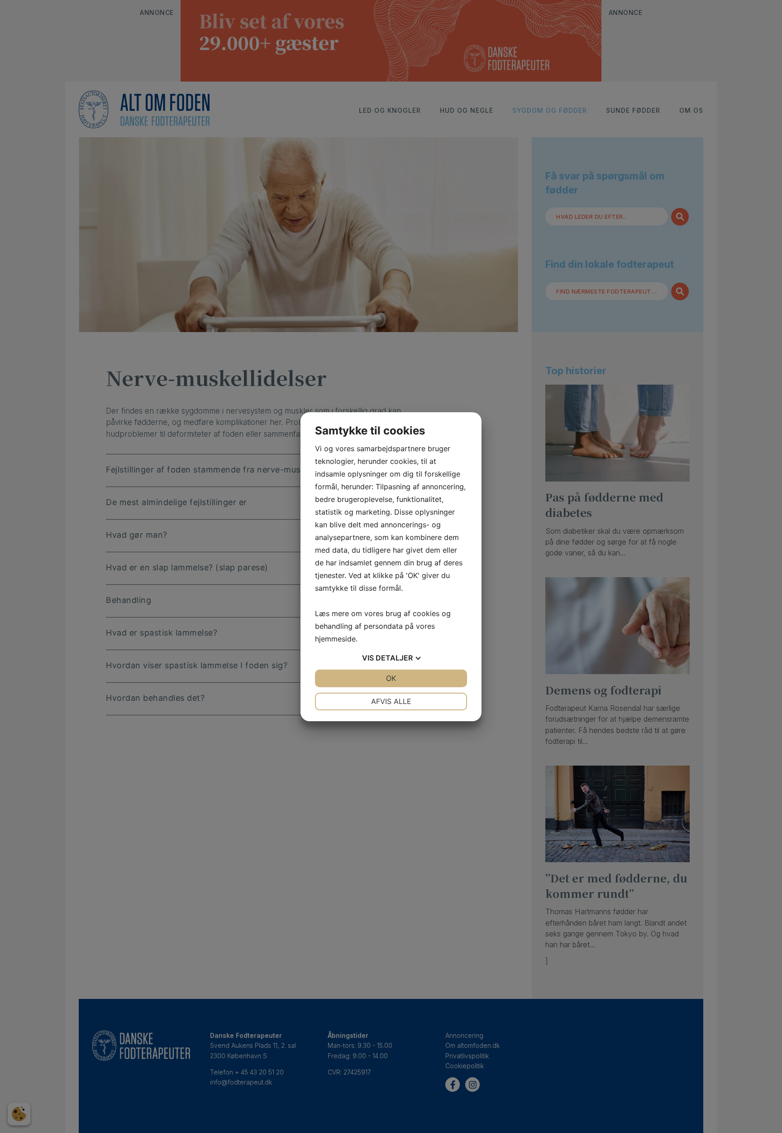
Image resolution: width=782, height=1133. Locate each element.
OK (391, 678)
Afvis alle (391, 701)
